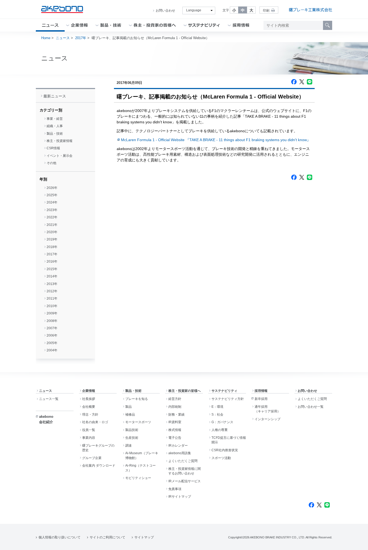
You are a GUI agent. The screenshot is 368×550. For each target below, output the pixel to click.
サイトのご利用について (107, 537)
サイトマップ (144, 537)
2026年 (52, 188)
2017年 (80, 38)
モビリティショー (138, 478)
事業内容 (88, 437)
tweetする (301, 81)
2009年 (52, 313)
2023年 (52, 210)
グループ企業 (92, 458)
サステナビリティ (224, 391)
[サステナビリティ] (204, 25)
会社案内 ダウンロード (98, 465)
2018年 (52, 247)
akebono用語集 (179, 453)
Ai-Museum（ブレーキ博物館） (141, 455)
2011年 (52, 298)
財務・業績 (176, 414)
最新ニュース (54, 96)
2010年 (52, 306)
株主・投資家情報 (59, 141)
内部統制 (174, 406)
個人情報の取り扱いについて (60, 537)
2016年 (52, 261)
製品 (128, 406)
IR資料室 (174, 422)
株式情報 (174, 430)
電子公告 (174, 437)
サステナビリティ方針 (227, 398)
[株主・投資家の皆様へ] (154, 25)
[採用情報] (241, 25)
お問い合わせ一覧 (311, 406)
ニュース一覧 (48, 398)
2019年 (52, 239)
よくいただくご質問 (182, 461)
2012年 (52, 291)
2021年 (52, 225)
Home (45, 38)
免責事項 (174, 489)
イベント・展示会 (59, 156)
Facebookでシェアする (294, 81)
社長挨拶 (88, 398)
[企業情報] (79, 25)
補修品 (130, 414)
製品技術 (131, 430)
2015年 (52, 269)
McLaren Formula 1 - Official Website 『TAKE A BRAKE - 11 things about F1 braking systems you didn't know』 (216, 140)
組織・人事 (55, 126)
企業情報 (88, 391)
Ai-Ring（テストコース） (140, 468)
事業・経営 (55, 119)
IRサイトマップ (179, 496)
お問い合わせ (165, 10)
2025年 (52, 195)
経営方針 (174, 398)
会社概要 (88, 406)
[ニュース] (50, 25)
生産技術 (131, 437)
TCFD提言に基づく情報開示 (228, 440)
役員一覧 (88, 430)
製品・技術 (55, 133)
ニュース (63, 38)
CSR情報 (53, 148)
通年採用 (267, 409)
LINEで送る (309, 81)
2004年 (52, 350)
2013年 (52, 284)
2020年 (52, 232)
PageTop (357, 542)
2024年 (52, 202)
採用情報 (261, 391)
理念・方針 (90, 414)
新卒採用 (261, 398)
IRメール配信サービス (184, 481)
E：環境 (217, 406)
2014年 (52, 276)
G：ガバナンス (222, 422)
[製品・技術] (110, 25)
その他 (51, 163)
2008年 (52, 321)
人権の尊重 (219, 430)
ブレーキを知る (136, 398)
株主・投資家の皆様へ (184, 391)
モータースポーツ (138, 422)
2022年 (52, 217)
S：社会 (217, 414)
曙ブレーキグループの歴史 (98, 448)
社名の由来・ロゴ (95, 422)
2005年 (52, 343)
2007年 (52, 328)
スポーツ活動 (221, 458)
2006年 (52, 335)
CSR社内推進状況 (224, 450)
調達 (128, 445)
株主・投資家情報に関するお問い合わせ (184, 471)
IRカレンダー (178, 445)
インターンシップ (267, 419)
